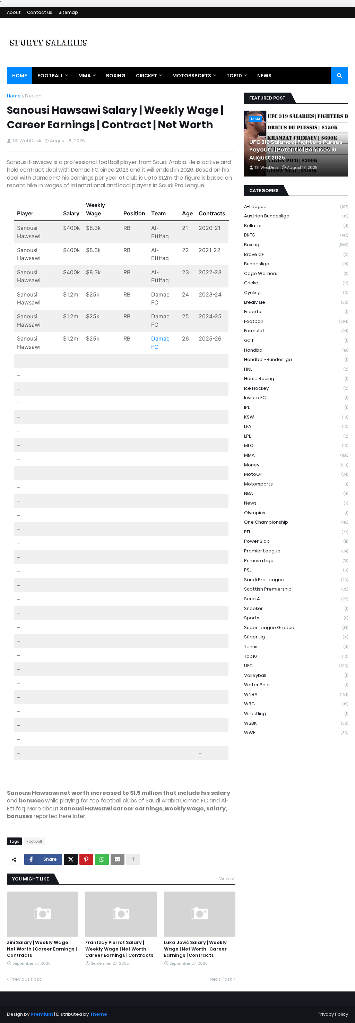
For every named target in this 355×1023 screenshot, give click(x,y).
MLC (296, 445)
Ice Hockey (296, 388)
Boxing (296, 244)
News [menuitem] (264, 75)
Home (14, 96)
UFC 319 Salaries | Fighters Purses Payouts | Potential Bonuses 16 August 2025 (296, 150)
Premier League (296, 551)
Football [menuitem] (50, 75)
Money (296, 465)
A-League (296, 206)
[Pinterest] (86, 859)
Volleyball (296, 675)
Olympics (296, 512)
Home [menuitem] (19, 75)
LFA (296, 426)
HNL (296, 369)
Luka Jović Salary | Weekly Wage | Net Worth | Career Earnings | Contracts (195, 948)
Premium (42, 1014)
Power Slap (296, 541)
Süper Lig (296, 637)
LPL (296, 436)
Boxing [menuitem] (115, 75)
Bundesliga (296, 263)
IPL (296, 407)
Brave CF (296, 254)
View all (227, 879)
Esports (296, 311)
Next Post (221, 979)
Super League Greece (296, 627)
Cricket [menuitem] (146, 75)
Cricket (296, 283)
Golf (296, 340)
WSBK (296, 723)
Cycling (296, 292)
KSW (296, 417)
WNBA (296, 694)
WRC (296, 703)
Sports (296, 617)
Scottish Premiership (296, 589)
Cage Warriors (296, 273)
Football (34, 96)
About (14, 12)
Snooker (296, 608)
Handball (296, 350)
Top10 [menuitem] (234, 75)
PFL (296, 531)
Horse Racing (296, 378)
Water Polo (296, 684)
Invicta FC (296, 397)
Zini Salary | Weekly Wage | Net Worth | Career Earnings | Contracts (42, 948)
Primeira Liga (296, 560)
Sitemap (68, 12)
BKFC (296, 235)
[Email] (117, 859)
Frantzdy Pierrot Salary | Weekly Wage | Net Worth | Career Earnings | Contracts (119, 948)
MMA (296, 455)
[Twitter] (71, 859)
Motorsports (296, 484)
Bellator (296, 225)
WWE (296, 732)
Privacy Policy (333, 1014)
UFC (296, 665)
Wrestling (296, 713)
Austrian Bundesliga (296, 216)
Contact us (39, 12)
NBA (296, 493)
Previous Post (25, 979)
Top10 (296, 656)
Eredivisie (296, 302)
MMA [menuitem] (84, 75)
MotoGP (296, 474)
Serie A (296, 598)
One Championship (296, 522)
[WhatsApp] (102, 859)
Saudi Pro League (296, 579)
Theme (98, 1014)
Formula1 (296, 330)
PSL (296, 570)
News (296, 503)
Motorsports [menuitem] (191, 75)
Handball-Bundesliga (296, 359)
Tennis (296, 646)
